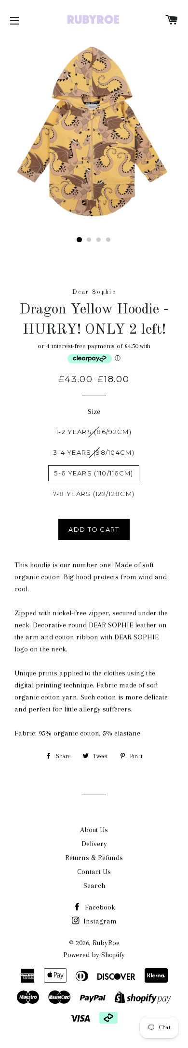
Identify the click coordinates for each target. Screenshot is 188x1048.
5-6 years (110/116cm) (93, 473)
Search (94, 885)
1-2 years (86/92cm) (94, 432)
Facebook (99, 907)
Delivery (94, 843)
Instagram (99, 921)
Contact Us (94, 871)
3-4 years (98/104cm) (93, 452)
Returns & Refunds (94, 857)
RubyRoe (106, 942)
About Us (94, 829)
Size (94, 411)
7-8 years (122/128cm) (93, 494)
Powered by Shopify (94, 954)
